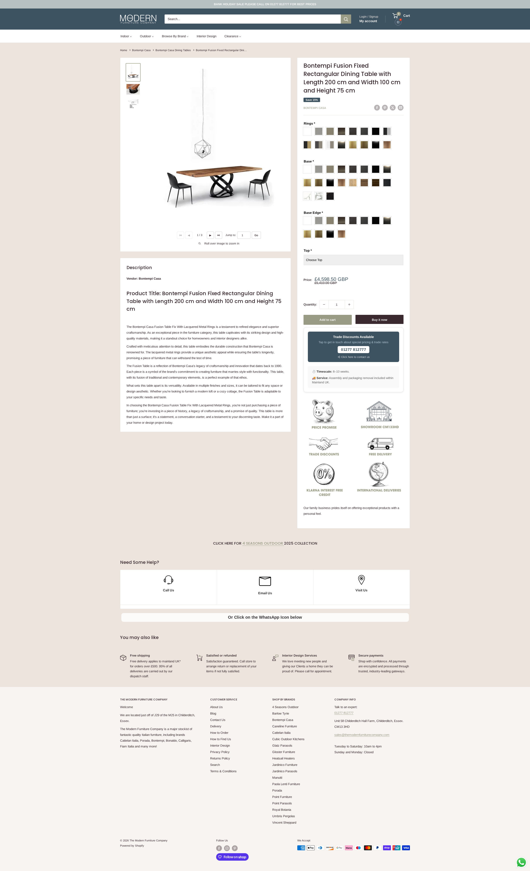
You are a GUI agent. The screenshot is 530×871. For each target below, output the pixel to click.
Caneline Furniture (284, 726)
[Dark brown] (354, 131)
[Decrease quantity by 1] (324, 304)
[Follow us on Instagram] (227, 848)
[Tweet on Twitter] (393, 108)
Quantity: (310, 304)
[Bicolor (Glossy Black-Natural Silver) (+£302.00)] (388, 131)
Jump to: (230, 235)
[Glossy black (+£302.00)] (376, 144)
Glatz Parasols (282, 745)
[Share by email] (401, 108)
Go (256, 235)
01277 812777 (343, 713)
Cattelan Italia (281, 732)
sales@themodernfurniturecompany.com (361, 734)
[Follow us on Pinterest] (235, 848)
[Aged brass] (319, 182)
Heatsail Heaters (283, 758)
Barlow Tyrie (280, 713)
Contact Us (217, 720)
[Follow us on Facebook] (219, 848)
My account (368, 21)
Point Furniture (282, 797)
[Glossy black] (331, 182)
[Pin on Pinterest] (385, 108)
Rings (309, 123)
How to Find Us (220, 739)
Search (215, 764)
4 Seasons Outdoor (263, 543)
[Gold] (308, 182)
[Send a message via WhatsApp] (521, 862)
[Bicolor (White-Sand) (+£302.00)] (331, 144)
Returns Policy (220, 758)
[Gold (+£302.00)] (354, 144)
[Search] (346, 19)
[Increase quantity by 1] (349, 304)
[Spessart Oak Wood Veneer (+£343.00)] (376, 182)
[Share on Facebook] (377, 108)
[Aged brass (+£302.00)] (365, 144)
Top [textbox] (308, 250)
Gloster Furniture (283, 752)
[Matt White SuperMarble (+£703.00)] (308, 196)
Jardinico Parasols (284, 771)
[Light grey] (319, 131)
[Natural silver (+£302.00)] (342, 144)
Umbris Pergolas (283, 816)
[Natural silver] (388, 169)
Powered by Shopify (132, 845)
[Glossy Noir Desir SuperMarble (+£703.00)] (331, 196)
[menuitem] (126, 36)
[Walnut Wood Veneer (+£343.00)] (365, 182)
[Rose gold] (342, 182)
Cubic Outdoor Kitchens (288, 739)
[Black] (376, 131)
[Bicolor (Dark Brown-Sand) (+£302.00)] (319, 144)
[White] (308, 131)
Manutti (277, 777)
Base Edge (313, 212)
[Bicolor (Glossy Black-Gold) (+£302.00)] (308, 144)
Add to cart (327, 319)
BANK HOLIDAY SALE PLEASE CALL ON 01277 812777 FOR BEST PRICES (265, 4)
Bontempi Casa (315, 107)
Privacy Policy (220, 752)
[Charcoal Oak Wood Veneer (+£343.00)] (388, 182)
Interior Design (220, 745)
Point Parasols (282, 803)
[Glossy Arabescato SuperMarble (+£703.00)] (319, 196)
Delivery (215, 726)
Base (309, 161)
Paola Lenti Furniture (286, 784)
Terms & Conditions (223, 771)
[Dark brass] (342, 131)
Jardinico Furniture (284, 764)
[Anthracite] (365, 131)
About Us (216, 707)
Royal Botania (281, 809)
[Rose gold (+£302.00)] (388, 144)
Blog (213, 713)
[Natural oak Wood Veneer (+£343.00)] (354, 182)
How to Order (219, 732)
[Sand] (331, 131)
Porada (277, 790)
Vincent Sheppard (284, 822)
